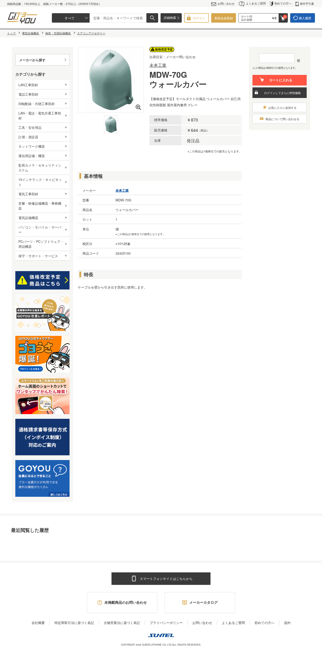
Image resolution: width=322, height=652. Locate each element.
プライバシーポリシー (166, 622)
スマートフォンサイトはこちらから (166, 578)
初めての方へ (282, 3)
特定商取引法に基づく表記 (74, 622)
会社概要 (38, 622)
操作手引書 (307, 3)
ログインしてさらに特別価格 (282, 93)
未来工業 (157, 65)
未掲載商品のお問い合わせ (125, 602)
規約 (287, 622)
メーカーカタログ (203, 602)
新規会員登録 (224, 18)
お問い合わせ (226, 3)
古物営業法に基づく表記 (122, 622)
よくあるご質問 (256, 3)
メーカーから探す (32, 59)
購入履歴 (305, 18)
